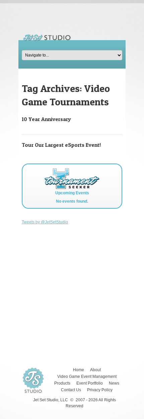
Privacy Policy (100, 390)
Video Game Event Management (87, 376)
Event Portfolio (89, 383)
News (114, 383)
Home (78, 370)
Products (62, 383)
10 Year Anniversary (46, 119)
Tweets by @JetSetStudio (45, 222)
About (95, 370)
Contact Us (71, 390)
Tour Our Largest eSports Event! (61, 144)
